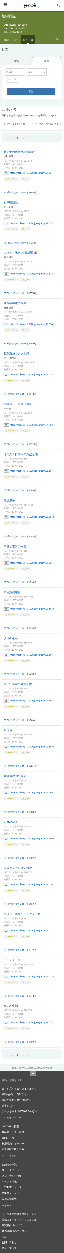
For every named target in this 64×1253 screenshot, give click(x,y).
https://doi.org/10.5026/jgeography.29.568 (31, 700)
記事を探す (8, 1105)
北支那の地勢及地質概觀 (19, 152)
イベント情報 (9, 1181)
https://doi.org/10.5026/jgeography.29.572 (31, 930)
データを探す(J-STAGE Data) (18, 1111)
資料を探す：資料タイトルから (19, 1088)
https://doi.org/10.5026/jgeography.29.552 (31, 424)
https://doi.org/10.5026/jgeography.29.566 (31, 654)
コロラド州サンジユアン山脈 (22, 914)
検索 (16, 61)
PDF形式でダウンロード (16, 192)
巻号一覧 (28, 40)
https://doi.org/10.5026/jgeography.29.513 (31, 223)
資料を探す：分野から (14, 1094)
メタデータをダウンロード (16, 123)
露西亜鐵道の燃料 (15, 303)
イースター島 (12, 960)
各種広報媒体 (9, 1198)
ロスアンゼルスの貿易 (18, 868)
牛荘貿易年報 (12, 592)
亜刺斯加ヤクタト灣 (16, 353)
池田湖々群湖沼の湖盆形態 (21, 454)
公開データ (8, 1137)
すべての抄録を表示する (46, 123)
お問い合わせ (9, 1242)
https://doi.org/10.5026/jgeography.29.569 (31, 792)
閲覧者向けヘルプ (12, 1225)
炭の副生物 (11, 1006)
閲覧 (46, 61)
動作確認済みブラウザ (14, 1231)
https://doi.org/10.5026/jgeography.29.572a (32, 976)
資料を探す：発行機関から (17, 1100)
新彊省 (8, 730)
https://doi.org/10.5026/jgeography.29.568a (32, 746)
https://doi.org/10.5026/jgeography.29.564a (32, 516)
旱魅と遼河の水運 (15, 546)
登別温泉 (9, 500)
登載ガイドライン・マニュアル (19, 1219)
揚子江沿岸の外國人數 (18, 684)
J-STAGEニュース (12, 1187)
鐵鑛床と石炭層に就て (18, 404)
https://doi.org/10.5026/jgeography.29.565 (31, 562)
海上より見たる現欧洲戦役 (21, 253)
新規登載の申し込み (13, 1149)
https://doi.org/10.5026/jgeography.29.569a (32, 838)
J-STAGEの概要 (10, 1126)
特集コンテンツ (10, 1193)
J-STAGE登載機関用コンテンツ (19, 1213)
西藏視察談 (11, 202)
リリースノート (10, 1170)
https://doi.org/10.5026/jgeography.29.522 (31, 273)
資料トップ (10, 40)
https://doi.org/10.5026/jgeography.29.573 (31, 1022)
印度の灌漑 (11, 822)
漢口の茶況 (11, 638)
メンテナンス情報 (12, 1175)
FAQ (4, 1236)
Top (33, 1073)
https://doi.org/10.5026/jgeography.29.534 (31, 324)
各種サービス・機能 (13, 1132)
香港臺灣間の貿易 (15, 776)
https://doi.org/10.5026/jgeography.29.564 (31, 470)
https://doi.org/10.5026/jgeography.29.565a (32, 608)
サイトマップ (9, 1248)
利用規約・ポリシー (13, 1143)
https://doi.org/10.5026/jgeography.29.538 (31, 374)
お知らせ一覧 (9, 1164)
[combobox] (15, 72)
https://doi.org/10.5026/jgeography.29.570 (31, 884)
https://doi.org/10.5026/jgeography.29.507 (31, 172)
